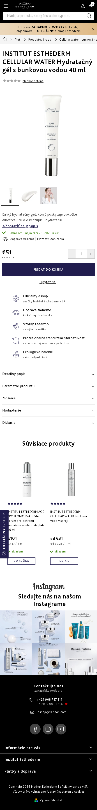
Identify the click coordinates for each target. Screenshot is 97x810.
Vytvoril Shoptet (51, 800)
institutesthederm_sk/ (48, 729)
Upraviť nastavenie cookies (65, 791)
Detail (64, 560)
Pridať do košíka (48, 269)
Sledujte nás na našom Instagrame (49, 600)
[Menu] (6, 6)
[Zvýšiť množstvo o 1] (91, 253)
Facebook (35, 729)
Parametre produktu (18, 386)
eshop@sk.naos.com (52, 712)
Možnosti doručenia (50, 239)
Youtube (60, 729)
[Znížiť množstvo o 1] (72, 253)
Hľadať (90, 16)
